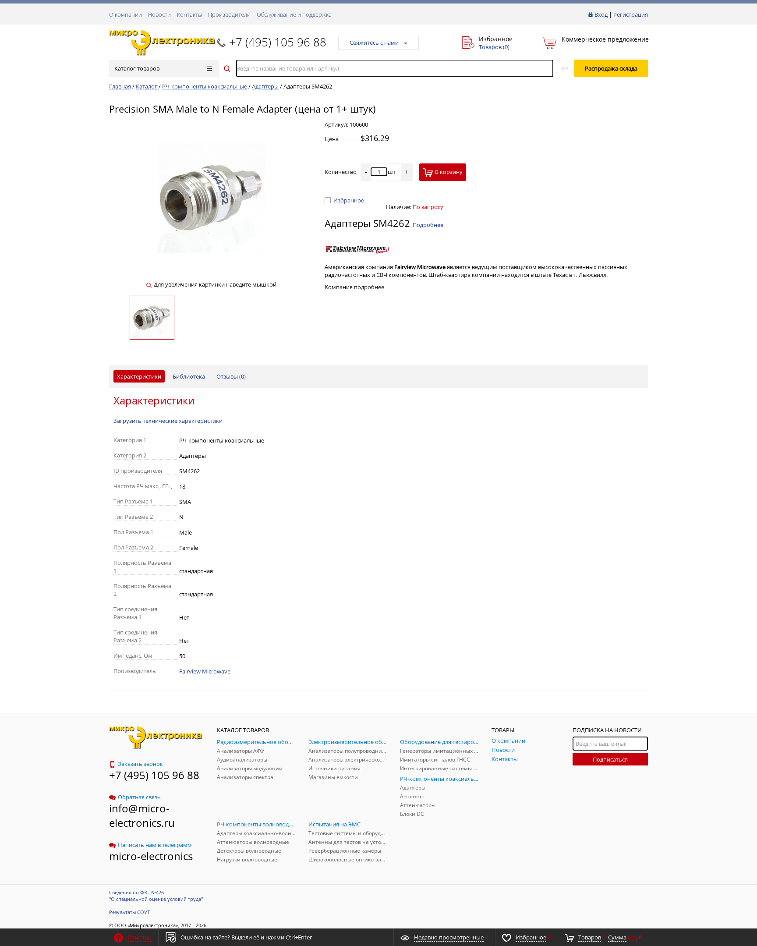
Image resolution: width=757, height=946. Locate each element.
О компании (125, 14)
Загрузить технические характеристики (168, 421)
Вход (601, 14)
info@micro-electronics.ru (142, 815)
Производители (229, 14)
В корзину (449, 172)
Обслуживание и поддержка (294, 14)
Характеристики (139, 376)
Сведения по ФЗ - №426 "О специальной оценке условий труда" (156, 895)
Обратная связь (139, 797)
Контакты (189, 14)
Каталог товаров (136, 68)
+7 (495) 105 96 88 (277, 42)
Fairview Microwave (204, 671)
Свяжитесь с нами (374, 42)
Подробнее (428, 225)
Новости (159, 14)
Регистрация (630, 14)
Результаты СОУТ (129, 912)
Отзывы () (231, 376)
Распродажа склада (611, 68)
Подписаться (610, 759)
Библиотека (189, 376)
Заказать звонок (140, 764)
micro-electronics (151, 856)
